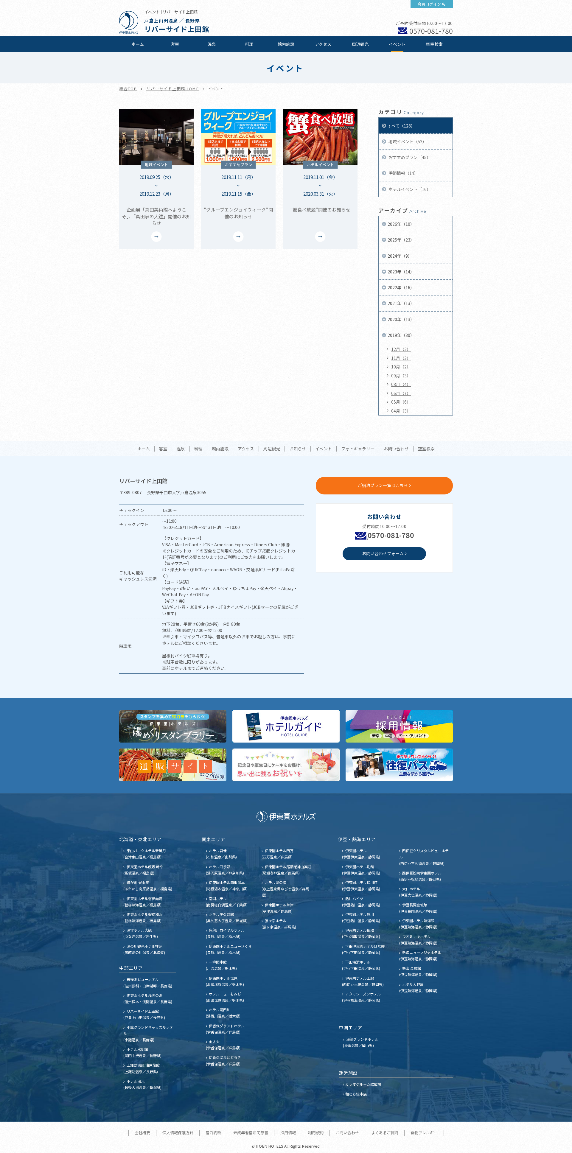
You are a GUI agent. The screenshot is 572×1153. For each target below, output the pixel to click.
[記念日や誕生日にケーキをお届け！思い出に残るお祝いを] (286, 765)
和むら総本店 (356, 1093)
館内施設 (286, 44)
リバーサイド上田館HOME (172, 88)
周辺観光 (360, 44)
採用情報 (288, 1132)
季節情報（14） (403, 173)
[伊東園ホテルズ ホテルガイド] (286, 726)
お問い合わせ (396, 449)
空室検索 (434, 44)
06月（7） (401, 393)
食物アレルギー (424, 1132)
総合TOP (128, 88)
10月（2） (401, 367)
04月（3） (401, 411)
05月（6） (401, 402)
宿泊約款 (213, 1132)
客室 (175, 44)
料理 (249, 44)
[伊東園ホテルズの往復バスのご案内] (399, 765)
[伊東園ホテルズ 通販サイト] (172, 765)
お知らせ (297, 449)
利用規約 (316, 1132)
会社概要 (142, 1132)
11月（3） (401, 358)
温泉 (212, 44)
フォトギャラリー (357, 449)
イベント (397, 44)
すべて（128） (401, 126)
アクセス (323, 44)
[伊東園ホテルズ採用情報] (399, 726)
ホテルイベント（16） (409, 189)
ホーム (137, 44)
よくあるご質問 (384, 1132)
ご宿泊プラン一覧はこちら (383, 485)
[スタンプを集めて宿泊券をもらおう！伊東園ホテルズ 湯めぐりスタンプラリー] (172, 726)
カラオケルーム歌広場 (363, 1084)
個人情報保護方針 (177, 1132)
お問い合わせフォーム (383, 553)
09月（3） (401, 376)
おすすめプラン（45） (409, 157)
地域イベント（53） (407, 141)
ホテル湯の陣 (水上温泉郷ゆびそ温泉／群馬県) (285, 888)
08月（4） (401, 384)
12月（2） (401, 349)
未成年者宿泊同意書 (250, 1132)
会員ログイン (429, 4)
